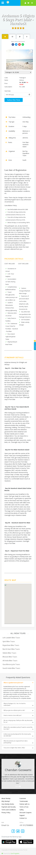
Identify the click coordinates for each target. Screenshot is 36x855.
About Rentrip (6, 798)
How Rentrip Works (8, 804)
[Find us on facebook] (13, 831)
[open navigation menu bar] (2, 3)
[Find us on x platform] (18, 831)
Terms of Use (24, 807)
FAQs (35, 346)
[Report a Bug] (2, 853)
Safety (22, 810)
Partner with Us (25, 804)
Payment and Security (9, 807)
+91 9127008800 (26, 825)
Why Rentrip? (6, 801)
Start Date (7, 91)
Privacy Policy (6, 812)
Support (22, 815)
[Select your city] (32, 3)
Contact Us (23, 818)
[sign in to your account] (25, 3)
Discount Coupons (26, 812)
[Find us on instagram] (22, 831)
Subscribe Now (13, 100)
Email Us (5, 825)
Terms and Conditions (9, 810)
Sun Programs (15, 853)
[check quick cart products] (28, 3)
